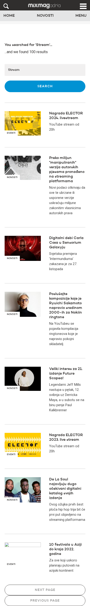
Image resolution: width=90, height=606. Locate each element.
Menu (81, 16)
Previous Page (45, 600)
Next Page (45, 590)
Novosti (45, 16)
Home (9, 16)
